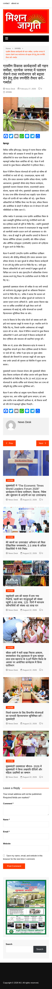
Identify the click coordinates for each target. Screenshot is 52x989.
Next (41, 443)
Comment (8, 803)
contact (6, 3)
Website (7, 843)
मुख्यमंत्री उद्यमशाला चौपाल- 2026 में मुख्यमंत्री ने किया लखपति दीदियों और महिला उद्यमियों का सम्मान (24, 769)
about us (15, 3)
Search (9, 944)
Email (6, 831)
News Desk (10, 89)
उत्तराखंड (9, 92)
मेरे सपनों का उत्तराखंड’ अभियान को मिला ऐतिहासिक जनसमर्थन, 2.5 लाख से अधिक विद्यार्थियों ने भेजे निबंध (26, 545)
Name (6, 819)
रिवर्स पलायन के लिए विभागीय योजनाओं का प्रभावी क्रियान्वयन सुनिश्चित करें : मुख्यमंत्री (24, 716)
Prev (11, 443)
